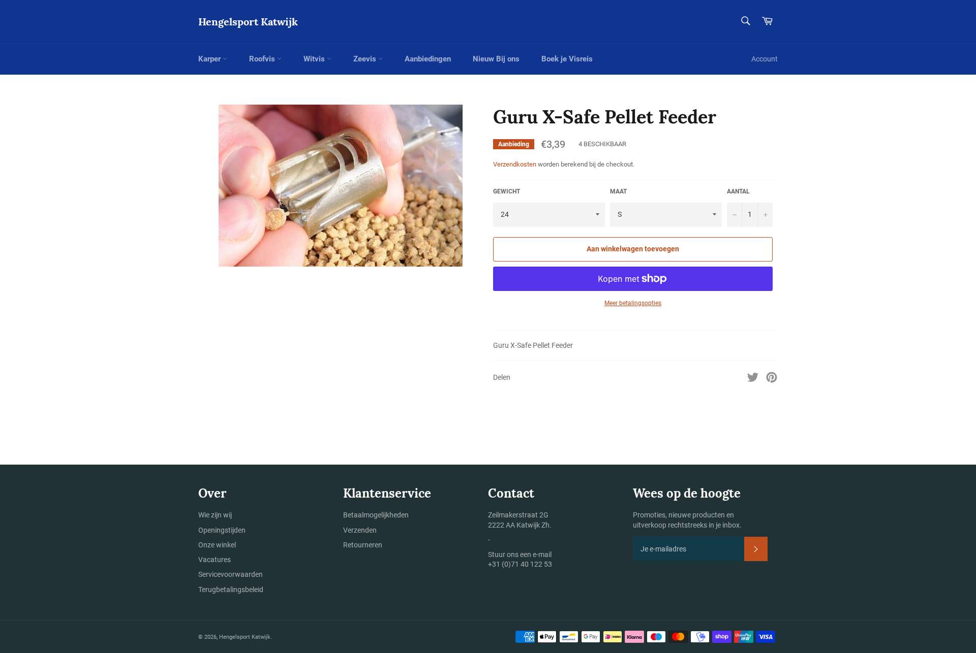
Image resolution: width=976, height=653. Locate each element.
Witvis (315, 58)
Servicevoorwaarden (230, 574)
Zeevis (365, 58)
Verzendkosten (514, 164)
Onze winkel (217, 545)
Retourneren (362, 545)
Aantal (738, 191)
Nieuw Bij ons (496, 58)
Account (764, 59)
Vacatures (214, 560)
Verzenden (360, 530)
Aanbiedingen (428, 58)
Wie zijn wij (215, 515)
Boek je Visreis (567, 58)
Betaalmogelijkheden (376, 515)
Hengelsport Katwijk (248, 21)
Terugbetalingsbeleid (230, 589)
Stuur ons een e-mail (520, 554)
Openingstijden (222, 530)
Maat (618, 191)
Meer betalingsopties (632, 303)
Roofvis (263, 58)
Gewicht (506, 191)
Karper (210, 58)
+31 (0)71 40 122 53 (520, 564)
